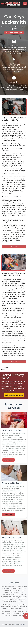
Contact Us (14, 247)
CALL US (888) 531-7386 (15, 32)
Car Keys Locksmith (19, 624)
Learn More (8, 460)
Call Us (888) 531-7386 (14, 395)
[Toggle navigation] (25, 3)
